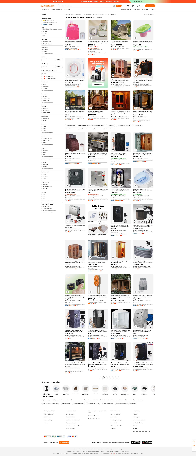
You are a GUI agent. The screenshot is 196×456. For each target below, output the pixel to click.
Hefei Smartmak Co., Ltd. (71, 48)
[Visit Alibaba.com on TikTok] (149, 431)
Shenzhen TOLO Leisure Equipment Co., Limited (75, 230)
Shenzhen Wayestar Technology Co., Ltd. (143, 49)
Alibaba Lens (52, 442)
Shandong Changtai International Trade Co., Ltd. (98, 162)
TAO (110, 449)
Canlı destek (114, 417)
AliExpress (76, 449)
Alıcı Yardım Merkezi (115, 414)
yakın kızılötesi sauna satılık (124, 125)
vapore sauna (111, 125)
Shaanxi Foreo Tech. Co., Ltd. (72, 85)
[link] (194, 441)
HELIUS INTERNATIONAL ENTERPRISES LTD (121, 85)
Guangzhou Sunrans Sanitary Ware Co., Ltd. (143, 160)
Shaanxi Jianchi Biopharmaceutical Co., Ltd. (143, 199)
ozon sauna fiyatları (121, 403)
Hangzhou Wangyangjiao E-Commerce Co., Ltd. (98, 302)
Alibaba (66, 14)
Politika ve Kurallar (70, 428)
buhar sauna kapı (47, 400)
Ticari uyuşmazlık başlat (116, 420)
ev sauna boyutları (138, 400)
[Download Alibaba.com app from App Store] (135, 442)
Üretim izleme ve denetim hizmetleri (74, 425)
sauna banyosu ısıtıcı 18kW (91, 400)
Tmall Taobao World (90, 449)
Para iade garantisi (70, 417)
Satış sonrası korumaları (71, 422)
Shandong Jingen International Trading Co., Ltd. (121, 48)
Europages (120, 449)
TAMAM (59, 59)
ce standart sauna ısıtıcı (84, 125)
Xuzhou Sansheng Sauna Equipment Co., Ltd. (75, 267)
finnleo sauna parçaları (99, 125)
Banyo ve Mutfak (87, 14)
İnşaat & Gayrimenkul (76, 14)
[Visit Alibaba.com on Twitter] (140, 431)
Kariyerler (46, 422)
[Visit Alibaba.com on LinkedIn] (137, 431)
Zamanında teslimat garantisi (73, 420)
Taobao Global (104, 449)
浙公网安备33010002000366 (123, 453)
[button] (114, 6)
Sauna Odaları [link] (113, 14)
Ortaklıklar (135, 425)
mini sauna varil (66, 403)
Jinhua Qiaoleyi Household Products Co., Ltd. (143, 85)
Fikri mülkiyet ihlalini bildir (117, 425)
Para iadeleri (113, 422)
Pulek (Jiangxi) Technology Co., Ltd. (119, 233)
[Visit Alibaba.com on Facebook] (134, 431)
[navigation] (52, 196)
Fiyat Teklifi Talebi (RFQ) (94, 418)
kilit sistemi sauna (109, 128)
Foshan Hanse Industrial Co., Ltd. (96, 269)
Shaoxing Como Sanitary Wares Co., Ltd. (120, 199)
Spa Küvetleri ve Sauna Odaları (100, 14)
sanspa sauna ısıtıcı (77, 400)
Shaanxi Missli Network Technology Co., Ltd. (98, 53)
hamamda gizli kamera (79, 403)
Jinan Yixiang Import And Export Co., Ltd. (74, 118)
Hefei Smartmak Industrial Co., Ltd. (73, 162)
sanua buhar (98, 128)
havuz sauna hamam (108, 403)
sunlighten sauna (71, 125)
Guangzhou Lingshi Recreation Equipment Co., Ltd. (98, 199)
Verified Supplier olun (138, 422)
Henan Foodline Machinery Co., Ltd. (141, 120)
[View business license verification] (112, 453)
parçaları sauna (138, 125)
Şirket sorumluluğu (48, 420)
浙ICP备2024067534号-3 (137, 453)
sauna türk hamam (87, 128)
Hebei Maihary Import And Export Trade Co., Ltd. (75, 304)
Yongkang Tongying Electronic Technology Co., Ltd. (121, 163)
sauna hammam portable (94, 403)
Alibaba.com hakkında (49, 411)
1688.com (82, 449)
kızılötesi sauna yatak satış (73, 128)
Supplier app (95, 442)
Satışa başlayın (136, 417)
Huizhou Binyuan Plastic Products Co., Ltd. (143, 267)
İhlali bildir (113, 428)
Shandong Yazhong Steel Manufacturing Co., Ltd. (98, 118)
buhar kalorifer (104, 400)
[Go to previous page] (100, 377)
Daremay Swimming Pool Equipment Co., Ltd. (121, 267)
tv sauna (128, 400)
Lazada (98, 449)
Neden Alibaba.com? (48, 414)
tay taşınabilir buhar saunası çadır (51, 403)
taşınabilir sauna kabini (117, 400)
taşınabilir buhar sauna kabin (62, 400)
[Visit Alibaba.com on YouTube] (146, 431)
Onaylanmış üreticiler (93, 415)
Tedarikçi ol (135, 414)
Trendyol (114, 449)
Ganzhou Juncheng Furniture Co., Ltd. (120, 118)
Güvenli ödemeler (70, 414)
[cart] (133, 6)
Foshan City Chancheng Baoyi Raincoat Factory (75, 199)
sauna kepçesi (133, 403)
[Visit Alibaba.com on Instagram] (143, 431)
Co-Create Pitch (47, 417)
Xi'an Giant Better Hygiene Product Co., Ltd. (143, 304)
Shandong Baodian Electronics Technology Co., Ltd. (121, 302)
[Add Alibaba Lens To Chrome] (64, 442)
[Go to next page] (118, 377)
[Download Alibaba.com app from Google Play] (147, 442)
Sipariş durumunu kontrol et (139, 420)
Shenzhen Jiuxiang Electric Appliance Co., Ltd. (143, 231)
